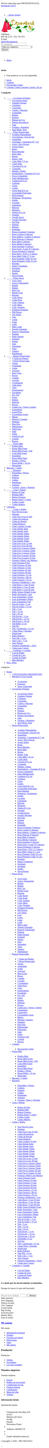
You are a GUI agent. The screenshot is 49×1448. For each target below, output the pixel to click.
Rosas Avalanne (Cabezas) (23, 232)
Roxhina (15, 263)
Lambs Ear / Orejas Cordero (24, 407)
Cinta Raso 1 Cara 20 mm (23, 587)
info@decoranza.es (9, 41)
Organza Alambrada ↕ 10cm (24, 645)
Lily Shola (16, 315)
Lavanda (15, 203)
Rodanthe (16, 229)
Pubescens (16, 429)
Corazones (16, 108)
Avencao (16, 370)
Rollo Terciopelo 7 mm (22, 594)
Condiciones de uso (15, 1385)
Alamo (15, 363)
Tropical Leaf (18, 436)
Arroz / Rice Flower (20, 144)
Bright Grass (17, 293)
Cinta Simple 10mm (20, 534)
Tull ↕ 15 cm (17, 611)
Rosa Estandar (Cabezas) (22, 246)
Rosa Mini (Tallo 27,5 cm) (23, 256)
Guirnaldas (16, 113)
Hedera (15, 400)
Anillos (15, 480)
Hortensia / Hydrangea (21, 198)
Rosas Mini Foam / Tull (22, 451)
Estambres (16, 456)
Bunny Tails (17, 159)
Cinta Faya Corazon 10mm (23, 548)
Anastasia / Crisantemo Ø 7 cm (25, 142)
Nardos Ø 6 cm (18, 212)
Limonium (16, 205)
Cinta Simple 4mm (20, 529)
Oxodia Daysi (18, 217)
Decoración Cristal (25, 1049)
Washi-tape (17, 633)
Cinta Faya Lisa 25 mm (22, 516)
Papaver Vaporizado (20, 332)
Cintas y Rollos (16, 509)
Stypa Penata (17, 276)
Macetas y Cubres (14, 468)
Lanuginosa (17, 409)
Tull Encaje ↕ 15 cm (20, 619)
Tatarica (15, 351)
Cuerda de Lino (18, 655)
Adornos (15, 485)
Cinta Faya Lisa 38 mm (22, 546)
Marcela (15, 207)
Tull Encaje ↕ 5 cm (20, 616)
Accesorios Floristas (18, 98)
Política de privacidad (16, 1382)
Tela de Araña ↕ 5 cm (21, 604)
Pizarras (15, 117)
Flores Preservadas (18, 132)
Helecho (15, 402)
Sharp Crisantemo (19, 266)
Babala (15, 285)
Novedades (11, 1362)
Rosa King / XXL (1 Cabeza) (24, 254)
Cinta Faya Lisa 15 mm (22, 543)
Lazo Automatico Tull (21, 602)
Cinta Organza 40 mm (21, 572)
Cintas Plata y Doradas (22, 631)
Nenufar (15, 215)
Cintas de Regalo (19, 521)
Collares (15, 475)
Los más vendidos (14, 1365)
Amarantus (16, 366)
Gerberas (16, 183)
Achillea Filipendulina (21, 134)
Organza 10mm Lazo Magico (24, 560)
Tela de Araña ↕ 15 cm (21, 607)
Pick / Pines (12, 662)
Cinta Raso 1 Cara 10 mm (23, 585)
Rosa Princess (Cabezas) (22, 239)
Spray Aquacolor (24, 686)
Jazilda (15, 200)
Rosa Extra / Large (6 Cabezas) (25, 249)
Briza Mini (16, 154)
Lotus (14, 322)
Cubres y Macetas (19, 110)
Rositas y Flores (19, 461)
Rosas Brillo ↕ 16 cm (21, 463)
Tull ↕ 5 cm (17, 609)
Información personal (16, 1333)
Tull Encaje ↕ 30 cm (20, 621)
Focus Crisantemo (19, 176)
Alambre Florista (19, 103)
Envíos (10, 1380)
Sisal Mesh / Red (19, 130)
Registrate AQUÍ (8, 6)
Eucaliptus (16, 392)
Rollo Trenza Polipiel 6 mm (24, 592)
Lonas (14, 319)
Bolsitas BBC (18, 495)
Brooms (15, 295)
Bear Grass (17, 373)
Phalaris (15, 334)
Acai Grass (17, 280)
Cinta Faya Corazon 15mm (23, 551)
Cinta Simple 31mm (20, 538)
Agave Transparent (20, 283)
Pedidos (10, 1335)
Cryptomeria (17, 383)
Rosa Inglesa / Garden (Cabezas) (26, 237)
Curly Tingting (18, 307)
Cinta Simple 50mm (20, 541)
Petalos (15, 115)
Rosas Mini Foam (19, 448)
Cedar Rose (17, 300)
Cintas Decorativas (20, 519)
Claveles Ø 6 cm (19, 166)
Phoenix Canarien (19, 419)
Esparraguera (17, 390)
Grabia (15, 188)
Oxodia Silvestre (19, 220)
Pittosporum (17, 426)
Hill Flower (17, 312)
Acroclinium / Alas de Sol (23, 137)
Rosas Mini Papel (19, 458)
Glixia (14, 186)
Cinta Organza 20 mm (21, 570)
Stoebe (15, 273)
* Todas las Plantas (20, 358)
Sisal (14, 344)
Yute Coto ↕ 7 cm (19, 641)
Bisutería (14, 470)
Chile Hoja (16, 385)
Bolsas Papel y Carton (21, 499)
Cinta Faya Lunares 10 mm (23, 555)
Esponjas (21, 684)
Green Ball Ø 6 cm (20, 190)
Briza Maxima (18, 151)
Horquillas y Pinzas (20, 473)
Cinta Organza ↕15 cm (21, 575)
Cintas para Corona (20, 648)
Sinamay (15, 514)
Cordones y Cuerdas (19, 650)
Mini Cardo (17, 327)
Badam (15, 288)
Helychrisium (18, 195)
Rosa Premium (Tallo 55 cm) (24, 261)
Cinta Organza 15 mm (21, 568)
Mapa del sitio (13, 1392)
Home (9, 672)
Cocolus (15, 380)
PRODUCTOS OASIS (22, 677)
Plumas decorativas (20, 122)
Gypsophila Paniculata (21, 193)
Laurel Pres (17, 412)
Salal (14, 431)
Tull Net (15, 626)
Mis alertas (11, 1345)
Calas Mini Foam (19, 453)
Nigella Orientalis (19, 329)
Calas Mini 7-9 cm (20, 161)
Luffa (14, 324)
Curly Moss (17, 305)
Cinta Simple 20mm (20, 536)
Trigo (14, 349)
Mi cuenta (6, 1322)
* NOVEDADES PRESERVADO (27, 674)
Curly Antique (18, 302)
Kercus (15, 405)
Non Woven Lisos (20, 512)
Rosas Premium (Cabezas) (23, 251)
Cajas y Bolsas (16, 490)
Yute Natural (17, 643)
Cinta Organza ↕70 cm (21, 580)
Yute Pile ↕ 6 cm (19, 638)
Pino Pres (16, 424)
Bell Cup (16, 290)
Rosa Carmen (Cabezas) (22, 234)
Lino (14, 317)
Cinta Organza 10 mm (21, 565)
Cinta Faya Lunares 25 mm (23, 558)
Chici (14, 388)
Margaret (16, 210)
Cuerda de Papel (19, 658)
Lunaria (15, 439)
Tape (14, 125)
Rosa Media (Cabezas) (21, 244)
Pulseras (15, 478)
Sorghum (16, 271)
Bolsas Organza (19, 497)
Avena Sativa (17, 147)
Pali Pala (15, 222)
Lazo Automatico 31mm (22, 597)
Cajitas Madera (18, 504)
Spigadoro (16, 346)
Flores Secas (15, 278)
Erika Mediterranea (20, 178)
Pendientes (16, 482)
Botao (14, 149)
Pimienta (15, 422)
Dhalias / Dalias (19, 171)
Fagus (14, 397)
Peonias (15, 224)
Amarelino (16, 139)
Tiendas (10, 1394)
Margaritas (16, 465)
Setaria (15, 341)
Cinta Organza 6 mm (21, 563)
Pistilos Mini (17, 446)
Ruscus (15, 441)
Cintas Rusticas (18, 524)
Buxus (15, 375)
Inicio (9, 60)
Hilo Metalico (18, 660)
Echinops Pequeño (20, 310)
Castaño (15, 378)
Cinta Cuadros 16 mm (21, 526)
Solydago (16, 268)
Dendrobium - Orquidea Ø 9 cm (26, 173)
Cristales (15, 1044)
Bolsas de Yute (18, 492)
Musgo (15, 417)
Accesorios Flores (19, 100)
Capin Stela (17, 164)
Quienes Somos (13, 1387)
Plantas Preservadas (18, 356)
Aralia (14, 368)
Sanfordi (15, 339)
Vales (9, 1342)
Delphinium (17, 353)
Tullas (14, 434)
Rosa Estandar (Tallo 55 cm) (24, 259)
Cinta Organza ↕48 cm (21, 577)
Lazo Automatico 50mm (22, 599)
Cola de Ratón (18, 653)
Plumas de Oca (18, 120)
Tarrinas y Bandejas (20, 127)
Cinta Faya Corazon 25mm (23, 553)
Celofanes (16, 105)
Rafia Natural (18, 336)
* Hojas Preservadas (20, 361)
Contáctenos (12, 1390)
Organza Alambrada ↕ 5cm (23, 582)
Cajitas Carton (18, 502)
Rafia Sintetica (18, 636)
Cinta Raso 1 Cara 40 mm (23, 589)
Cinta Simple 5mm (20, 531)
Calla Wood (17, 297)
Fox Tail (15, 395)
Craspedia (16, 168)
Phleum (15, 227)
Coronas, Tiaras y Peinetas (23, 487)
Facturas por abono (15, 1337)
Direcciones (12, 1340)
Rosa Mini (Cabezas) (21, 241)
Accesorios (22, 681)
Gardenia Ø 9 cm (19, 181)
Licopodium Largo (20, 414)
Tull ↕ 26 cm (17, 614)
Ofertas (10, 1360)
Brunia (15, 156)
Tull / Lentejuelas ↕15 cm (23, 628)
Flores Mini (15, 443)
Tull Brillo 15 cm (19, 624)
